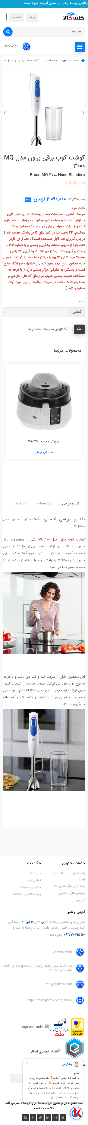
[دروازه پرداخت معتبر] (77, 1027)
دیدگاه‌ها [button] (19, 503)
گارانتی (80, 899)
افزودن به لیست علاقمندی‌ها (46, 329)
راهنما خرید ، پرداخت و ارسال (69, 876)
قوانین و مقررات (30, 887)
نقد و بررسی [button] (70, 503)
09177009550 (12, 46)
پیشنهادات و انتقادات (27, 894)
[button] (83, 183)
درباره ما (35, 873)
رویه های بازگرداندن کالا (69, 886)
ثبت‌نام (16, 16)
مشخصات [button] (44, 503)
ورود (32, 16)
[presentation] (83, 113)
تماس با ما (33, 880)
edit (82, 301)
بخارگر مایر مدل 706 (43, 441)
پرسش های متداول (72, 893)
